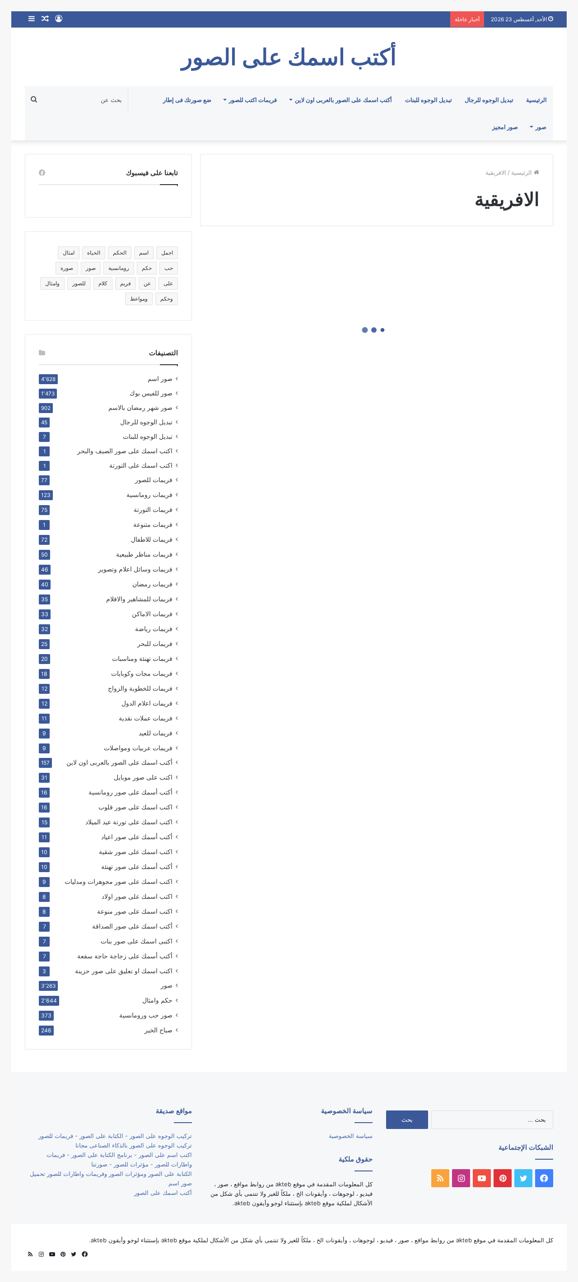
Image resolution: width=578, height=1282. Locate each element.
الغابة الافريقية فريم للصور (480, 359)
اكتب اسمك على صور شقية (135, 851)
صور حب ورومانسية (145, 1015)
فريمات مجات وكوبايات (141, 673)
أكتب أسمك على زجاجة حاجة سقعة (124, 956)
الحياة (93, 252)
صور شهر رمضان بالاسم (140, 407)
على (168, 283)
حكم (147, 268)
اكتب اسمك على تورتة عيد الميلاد (128, 822)
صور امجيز (505, 126)
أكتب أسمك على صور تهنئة (136, 866)
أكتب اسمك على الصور (163, 1192)
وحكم (166, 298)
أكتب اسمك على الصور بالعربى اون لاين (343, 99)
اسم (144, 252)
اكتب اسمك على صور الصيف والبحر (124, 451)
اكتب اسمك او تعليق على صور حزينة (123, 971)
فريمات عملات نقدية (145, 718)
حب (168, 268)
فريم (125, 283)
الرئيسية (536, 99)
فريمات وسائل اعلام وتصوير (135, 569)
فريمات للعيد (155, 733)
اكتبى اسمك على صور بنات (136, 941)
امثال (69, 252)
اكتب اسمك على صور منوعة (134, 911)
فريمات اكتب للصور (253, 99)
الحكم (119, 252)
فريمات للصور (153, 479)
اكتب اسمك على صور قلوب (135, 807)
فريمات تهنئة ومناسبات (142, 658)
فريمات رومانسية (149, 494)
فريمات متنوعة (152, 524)
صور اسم (160, 378)
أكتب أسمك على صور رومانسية (130, 792)
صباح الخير (158, 1030)
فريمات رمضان (152, 584)
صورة (67, 268)
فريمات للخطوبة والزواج (140, 688)
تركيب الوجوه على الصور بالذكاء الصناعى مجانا (133, 1145)
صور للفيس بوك (151, 393)
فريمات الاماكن (152, 614)
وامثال (52, 283)
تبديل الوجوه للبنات (428, 99)
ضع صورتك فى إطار (187, 99)
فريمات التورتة (153, 509)
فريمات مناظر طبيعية (144, 554)
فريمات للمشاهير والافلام (139, 599)
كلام (102, 283)
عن (147, 283)
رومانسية (118, 268)
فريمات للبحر (154, 643)
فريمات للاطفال (151, 539)
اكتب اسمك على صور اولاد (137, 896)
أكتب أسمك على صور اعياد (136, 837)
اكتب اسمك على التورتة (140, 465)
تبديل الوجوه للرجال (489, 99)
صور (541, 126)
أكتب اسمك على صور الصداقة (132, 926)
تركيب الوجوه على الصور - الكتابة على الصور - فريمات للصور (115, 1135)
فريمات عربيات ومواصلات (138, 748)
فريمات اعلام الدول (146, 703)
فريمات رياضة (153, 628)
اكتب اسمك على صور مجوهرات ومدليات (118, 881)
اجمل (167, 252)
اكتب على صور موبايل (143, 777)
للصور (79, 283)
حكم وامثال (157, 1000)
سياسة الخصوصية (351, 1135)
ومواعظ (139, 298)
